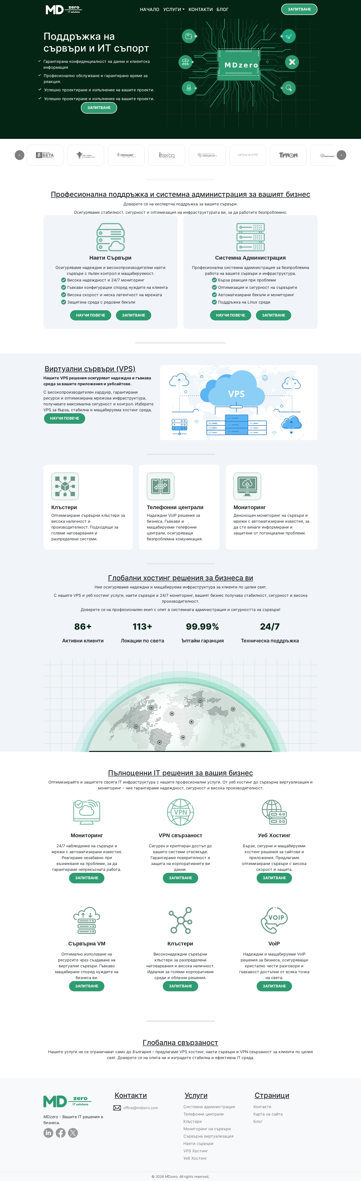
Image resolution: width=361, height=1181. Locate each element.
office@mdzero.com (140, 1107)
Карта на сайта (268, 1114)
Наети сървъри (198, 1143)
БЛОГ (223, 9)
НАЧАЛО (149, 9)
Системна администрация (209, 1106)
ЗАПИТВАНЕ (299, 9)
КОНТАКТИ (201, 9)
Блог (258, 1121)
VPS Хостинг (195, 1150)
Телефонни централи (203, 1114)
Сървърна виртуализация (208, 1136)
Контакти (262, 1106)
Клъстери (192, 1121)
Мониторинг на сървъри (207, 1128)
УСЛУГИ (172, 9)
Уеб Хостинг (195, 1158)
